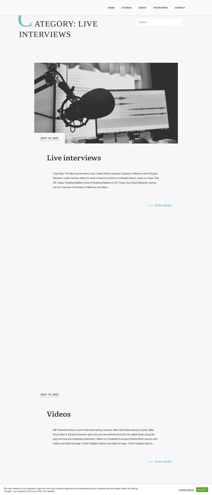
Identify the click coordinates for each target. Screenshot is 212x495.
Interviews (160, 7)
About (143, 7)
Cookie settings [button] (186, 489)
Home (111, 7)
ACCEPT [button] (202, 489)
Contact (180, 7)
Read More (163, 205)
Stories (127, 7)
